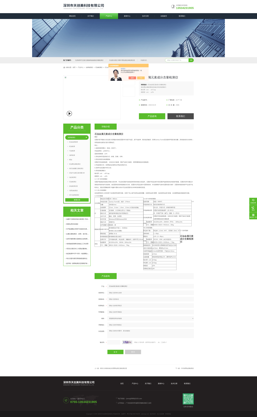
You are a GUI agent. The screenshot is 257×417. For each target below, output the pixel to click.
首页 (74, 67)
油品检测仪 (72, 177)
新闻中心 (127, 16)
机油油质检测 (73, 142)
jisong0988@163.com (134, 398)
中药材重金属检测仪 (187, 368)
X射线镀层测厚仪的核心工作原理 (77, 244)
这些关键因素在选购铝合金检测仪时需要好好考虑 (78, 239)
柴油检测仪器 (73, 186)
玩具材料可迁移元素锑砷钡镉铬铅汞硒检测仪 (89, 60)
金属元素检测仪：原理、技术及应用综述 (78, 234)
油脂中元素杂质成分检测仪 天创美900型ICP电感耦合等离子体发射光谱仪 (78, 219)
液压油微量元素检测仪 (76, 168)
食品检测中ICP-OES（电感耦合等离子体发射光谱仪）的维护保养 (78, 253)
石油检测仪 (98, 67)
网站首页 (72, 16)
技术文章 (145, 16)
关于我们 (90, 16)
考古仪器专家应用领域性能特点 (76, 258)
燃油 (70, 159)
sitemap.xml (145, 414)
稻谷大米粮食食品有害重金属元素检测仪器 (113, 368)
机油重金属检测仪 (75, 164)
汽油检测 (72, 151)
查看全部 (77, 200)
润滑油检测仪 (73, 190)
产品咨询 (152, 116)
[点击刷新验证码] (127, 342)
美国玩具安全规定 (72, 224)
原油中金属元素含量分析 (77, 173)
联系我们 (182, 16)
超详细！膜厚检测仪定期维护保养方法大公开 (78, 263)
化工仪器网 (160, 414)
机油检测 (72, 146)
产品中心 (109, 16)
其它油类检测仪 (74, 195)
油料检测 (72, 155)
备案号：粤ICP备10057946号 (130, 414)
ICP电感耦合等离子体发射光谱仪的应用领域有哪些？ (78, 229)
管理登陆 (168, 414)
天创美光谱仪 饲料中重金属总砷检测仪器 (122, 60)
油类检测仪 (89, 67)
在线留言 (164, 16)
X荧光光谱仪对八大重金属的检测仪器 (78, 248)
